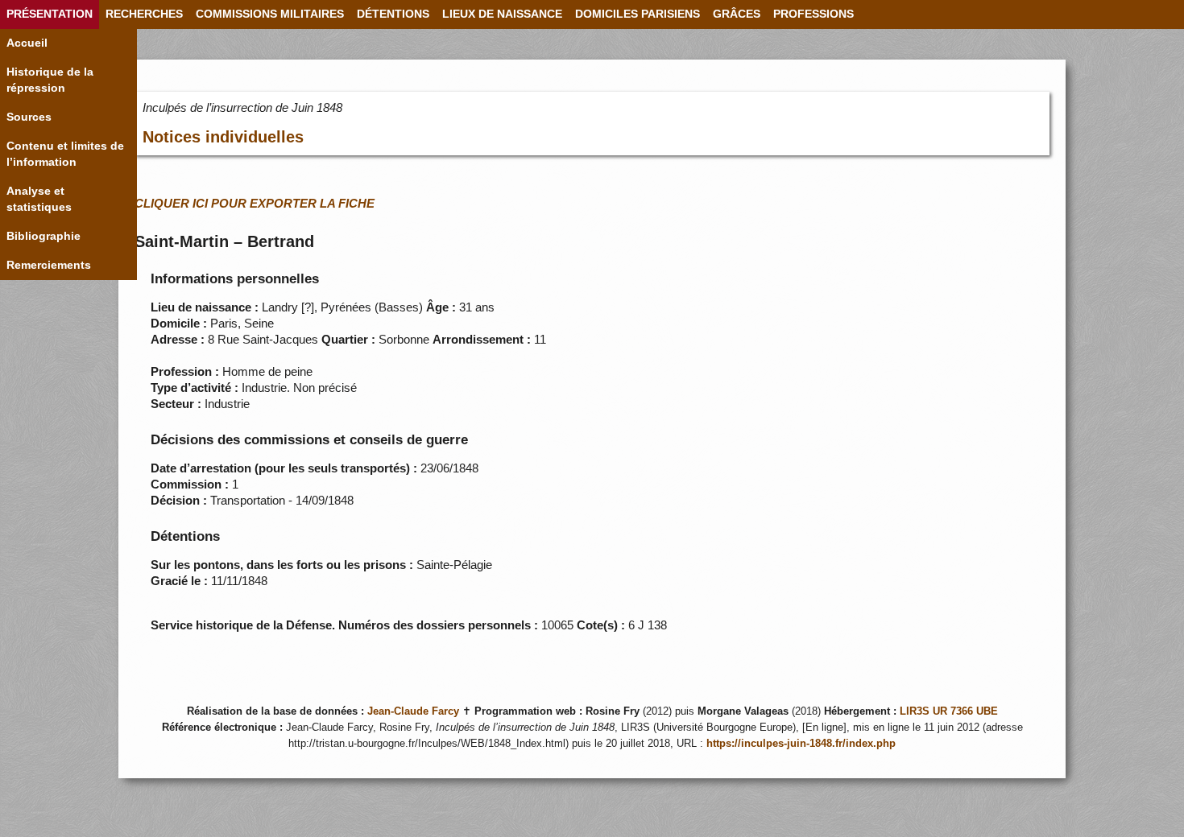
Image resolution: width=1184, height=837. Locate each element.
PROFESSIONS (813, 14)
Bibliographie (43, 236)
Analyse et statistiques (39, 199)
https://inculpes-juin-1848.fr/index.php (801, 743)
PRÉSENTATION (49, 14)
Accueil (27, 43)
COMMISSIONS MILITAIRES (270, 14)
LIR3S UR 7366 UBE (949, 711)
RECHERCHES (144, 14)
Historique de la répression (49, 80)
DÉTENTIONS (393, 14)
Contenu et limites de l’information (65, 154)
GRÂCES (736, 14)
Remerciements (48, 265)
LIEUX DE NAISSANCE (502, 14)
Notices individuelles (223, 137)
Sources (29, 117)
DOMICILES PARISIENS (637, 14)
